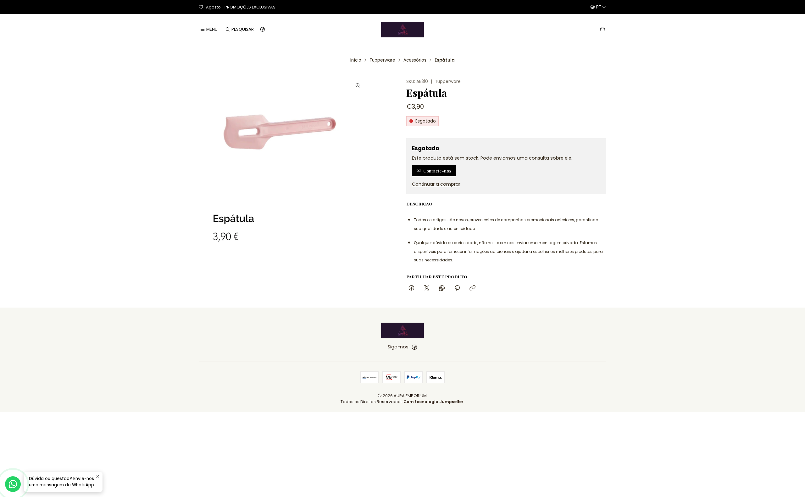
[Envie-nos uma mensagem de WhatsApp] (13, 484)
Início (355, 60)
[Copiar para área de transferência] (472, 288)
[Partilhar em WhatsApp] (442, 288)
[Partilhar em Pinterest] (457, 288)
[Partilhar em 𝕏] (426, 288)
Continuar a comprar (436, 184)
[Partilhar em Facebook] (411, 288)
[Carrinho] (602, 29)
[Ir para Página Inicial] (402, 29)
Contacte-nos (437, 170)
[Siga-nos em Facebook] (262, 29)
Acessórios (414, 60)
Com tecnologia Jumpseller (433, 401)
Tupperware (382, 60)
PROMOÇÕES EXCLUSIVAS (250, 7)
